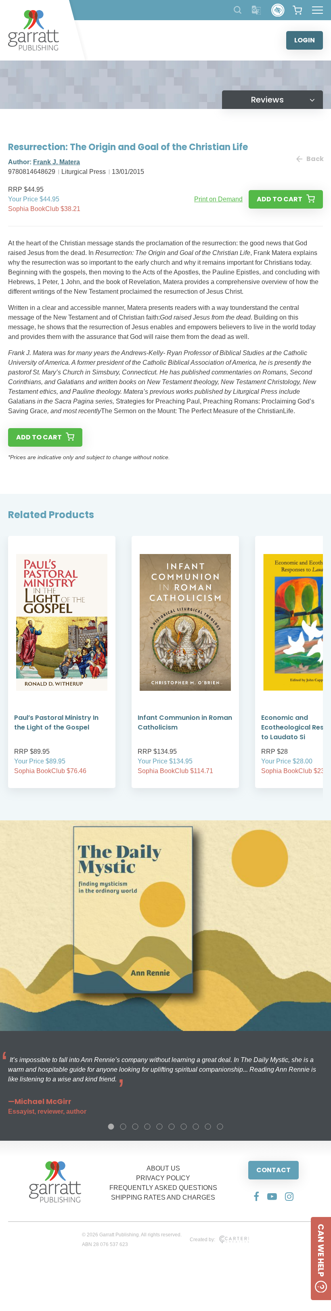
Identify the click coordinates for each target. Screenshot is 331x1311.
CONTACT (273, 1170)
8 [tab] (196, 1127)
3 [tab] (135, 1127)
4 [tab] (147, 1127)
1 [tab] (111, 1127)
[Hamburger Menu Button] (317, 10)
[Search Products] (237, 10)
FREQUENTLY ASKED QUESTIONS (163, 1187)
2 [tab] (123, 1127)
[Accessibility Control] (278, 10)
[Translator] (256, 10)
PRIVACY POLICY (163, 1178)
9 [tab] (208, 1127)
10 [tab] (220, 1127)
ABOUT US (163, 1168)
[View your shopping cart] (297, 10)
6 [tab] (172, 1127)
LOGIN (304, 40)
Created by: (202, 1239)
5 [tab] (159, 1127)
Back (314, 158)
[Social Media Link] (256, 1196)
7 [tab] (184, 1127)
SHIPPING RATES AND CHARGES (163, 1197)
